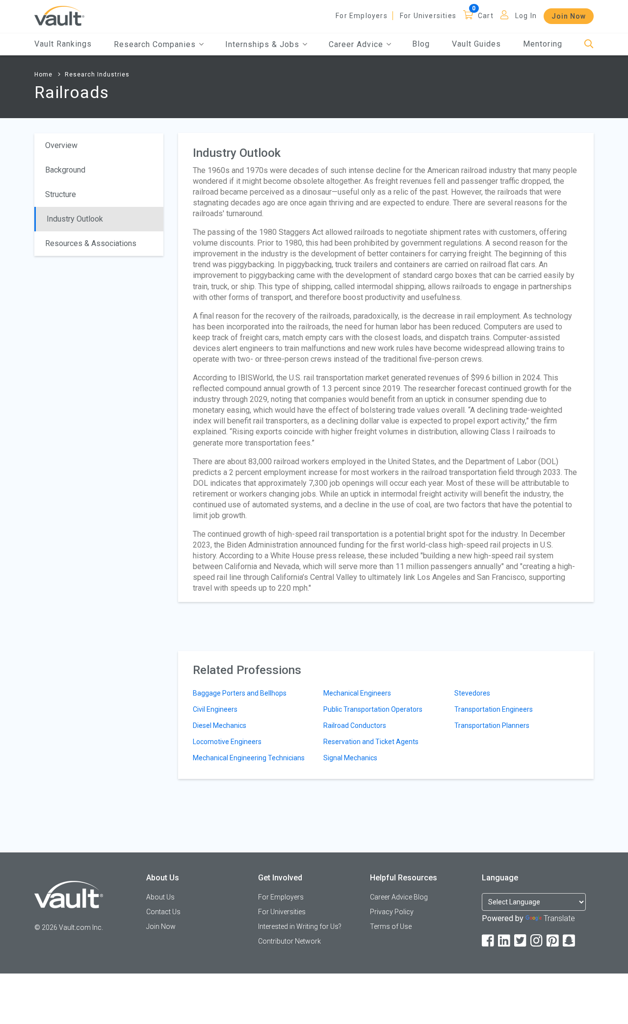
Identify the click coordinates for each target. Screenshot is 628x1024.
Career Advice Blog (399, 897)
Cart (486, 16)
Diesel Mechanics (219, 725)
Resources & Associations (90, 243)
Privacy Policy (392, 912)
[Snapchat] (569, 941)
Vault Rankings (63, 44)
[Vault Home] (59, 15)
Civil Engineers (215, 709)
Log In (526, 16)
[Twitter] (521, 941)
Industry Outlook (75, 219)
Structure (60, 194)
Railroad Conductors (354, 725)
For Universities (428, 16)
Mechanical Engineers (357, 693)
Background (65, 170)
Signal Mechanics (350, 758)
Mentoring (542, 44)
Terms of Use (391, 926)
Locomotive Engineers (227, 742)
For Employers (362, 16)
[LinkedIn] (505, 941)
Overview (61, 145)
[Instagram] (537, 941)
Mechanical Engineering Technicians (249, 758)
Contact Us (163, 912)
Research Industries (97, 74)
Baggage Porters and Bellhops (240, 693)
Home (43, 74)
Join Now (568, 16)
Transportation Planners (491, 725)
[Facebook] (489, 941)
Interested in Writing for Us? (299, 926)
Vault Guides (476, 44)
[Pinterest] (553, 941)
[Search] (589, 44)
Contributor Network (289, 941)
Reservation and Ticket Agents (371, 742)
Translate (559, 918)
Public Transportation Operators (372, 709)
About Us (160, 897)
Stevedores (472, 693)
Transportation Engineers (493, 709)
